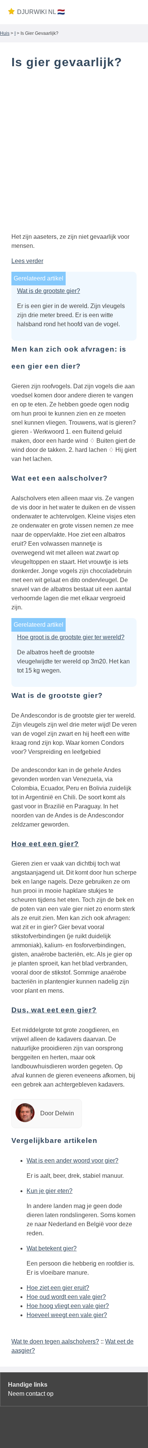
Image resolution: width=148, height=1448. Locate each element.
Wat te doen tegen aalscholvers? (55, 1341)
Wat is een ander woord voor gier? (72, 1160)
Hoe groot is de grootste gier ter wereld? (70, 637)
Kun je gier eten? (49, 1191)
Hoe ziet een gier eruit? (58, 1288)
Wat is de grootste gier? (48, 291)
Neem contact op (31, 1393)
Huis (4, 33)
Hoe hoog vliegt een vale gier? (68, 1306)
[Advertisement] (74, 152)
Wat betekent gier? (52, 1248)
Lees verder (27, 261)
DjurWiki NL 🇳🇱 (41, 12)
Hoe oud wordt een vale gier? (66, 1297)
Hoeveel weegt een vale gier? (67, 1315)
